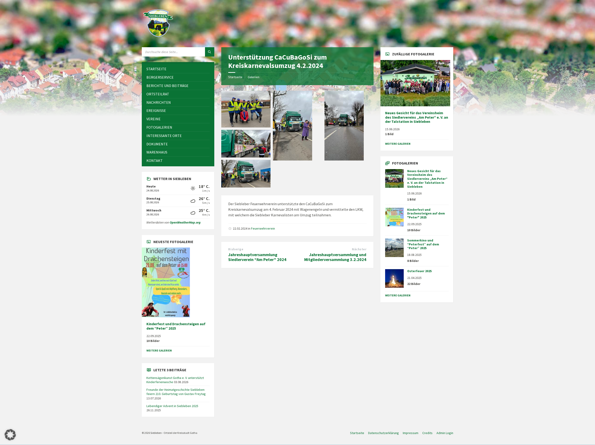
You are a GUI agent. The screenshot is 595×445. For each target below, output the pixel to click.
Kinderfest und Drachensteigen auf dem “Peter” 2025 (175, 326)
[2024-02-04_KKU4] (246, 126)
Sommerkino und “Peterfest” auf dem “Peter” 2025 (423, 244)
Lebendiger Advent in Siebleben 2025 (172, 406)
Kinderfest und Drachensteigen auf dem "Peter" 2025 (426, 213)
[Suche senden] (209, 52)
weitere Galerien (159, 350)
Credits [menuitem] (427, 433)
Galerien (253, 77)
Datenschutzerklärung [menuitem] (383, 433)
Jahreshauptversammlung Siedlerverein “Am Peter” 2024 (257, 257)
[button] (10, 435)
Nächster (359, 249)
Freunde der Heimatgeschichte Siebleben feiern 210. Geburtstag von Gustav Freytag (176, 392)
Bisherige (235, 249)
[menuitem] (178, 69)
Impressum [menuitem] (410, 433)
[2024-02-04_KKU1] (246, 186)
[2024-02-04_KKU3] (344, 159)
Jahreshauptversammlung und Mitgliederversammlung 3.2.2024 (335, 257)
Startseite (235, 77)
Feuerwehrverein (263, 228)
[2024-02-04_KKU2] (246, 156)
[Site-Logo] (158, 38)
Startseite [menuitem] (357, 433)
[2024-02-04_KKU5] (292, 159)
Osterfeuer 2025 (419, 271)
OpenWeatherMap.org (185, 222)
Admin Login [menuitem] (444, 433)
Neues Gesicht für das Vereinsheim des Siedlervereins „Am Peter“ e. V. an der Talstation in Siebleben (416, 117)
